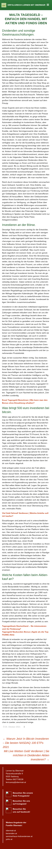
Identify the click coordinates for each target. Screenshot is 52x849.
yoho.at (9, 839)
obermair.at (11, 830)
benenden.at (11, 833)
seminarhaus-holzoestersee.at (19, 836)
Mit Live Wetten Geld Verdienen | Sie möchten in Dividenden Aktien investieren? (26, 755)
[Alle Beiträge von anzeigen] (24, 727)
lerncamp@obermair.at (16, 782)
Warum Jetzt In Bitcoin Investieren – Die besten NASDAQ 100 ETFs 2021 (26, 743)
